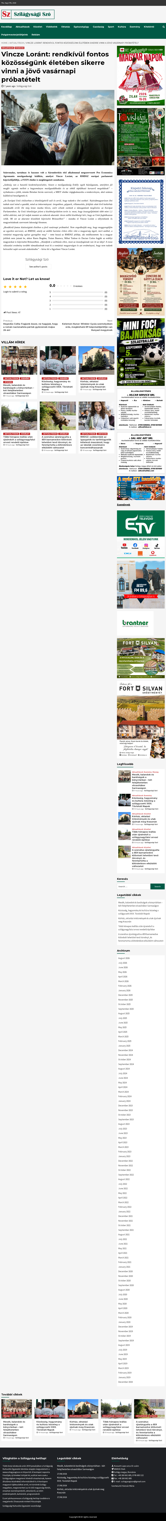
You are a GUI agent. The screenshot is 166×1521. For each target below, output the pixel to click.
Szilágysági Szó (24, 86)
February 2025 (124, 1041)
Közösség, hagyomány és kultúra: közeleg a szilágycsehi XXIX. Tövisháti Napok (57, 385)
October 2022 (124, 1170)
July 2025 (122, 1018)
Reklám (36, 34)
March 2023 (123, 1147)
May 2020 (122, 1303)
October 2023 (124, 1114)
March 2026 (123, 981)
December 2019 (125, 1326)
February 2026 (124, 985)
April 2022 (122, 1197)
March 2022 (123, 1202)
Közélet (37, 27)
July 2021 (122, 1239)
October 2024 (124, 1059)
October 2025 (124, 1004)
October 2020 (124, 1280)
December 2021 (125, 1216)
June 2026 (123, 967)
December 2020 (125, 1271)
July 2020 (122, 1294)
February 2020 (124, 1317)
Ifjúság (8, 382)
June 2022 (123, 1188)
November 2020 (125, 1276)
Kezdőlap (6, 27)
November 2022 (125, 1165)
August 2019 (124, 1345)
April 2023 (122, 1142)
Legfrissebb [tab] (125, 764)
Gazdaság (98, 27)
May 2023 (122, 1137)
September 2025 (126, 1008)
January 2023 (124, 1156)
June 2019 (123, 1354)
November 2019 (125, 1331)
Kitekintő (149, 27)
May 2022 (122, 1193)
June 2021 (123, 1243)
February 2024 (124, 1096)
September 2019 (126, 1340)
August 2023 (124, 1124)
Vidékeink (51, 27)
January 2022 (124, 1211)
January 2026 (124, 990)
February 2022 (124, 1206)
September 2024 (126, 1064)
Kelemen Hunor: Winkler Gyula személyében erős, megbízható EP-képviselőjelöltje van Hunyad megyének (87, 325)
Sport (111, 27)
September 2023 (126, 1119)
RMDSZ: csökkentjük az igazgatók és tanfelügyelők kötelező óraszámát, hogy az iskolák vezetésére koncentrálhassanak (95, 442)
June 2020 (123, 1299)
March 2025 (123, 1036)
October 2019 (124, 1335)
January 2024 (124, 1101)
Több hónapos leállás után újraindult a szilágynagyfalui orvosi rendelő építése (19, 440)
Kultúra (122, 27)
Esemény (135, 27)
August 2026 (124, 958)
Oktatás (65, 27)
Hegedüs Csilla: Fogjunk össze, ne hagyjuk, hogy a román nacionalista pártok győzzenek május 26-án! (30, 325)
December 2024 (125, 1050)
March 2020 (123, 1312)
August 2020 (124, 1289)
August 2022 (124, 1179)
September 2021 (126, 1230)
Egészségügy (81, 27)
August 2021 (124, 1234)
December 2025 (125, 995)
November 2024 (125, 1055)
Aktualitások (23, 27)
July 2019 (122, 1349)
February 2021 (124, 1262)
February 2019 (124, 1372)
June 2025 (123, 1022)
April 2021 (122, 1253)
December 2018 (125, 1381)
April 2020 (122, 1308)
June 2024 (123, 1077)
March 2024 (123, 1091)
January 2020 (124, 1322)
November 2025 (125, 999)
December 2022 (125, 1160)
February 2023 (124, 1151)
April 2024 (122, 1087)
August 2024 (124, 1068)
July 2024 (122, 1073)
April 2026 (122, 976)
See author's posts (38, 266)
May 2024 (122, 1082)
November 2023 (125, 1110)
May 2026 (122, 972)
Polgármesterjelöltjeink (14, 34)
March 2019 (123, 1368)
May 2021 (122, 1248)
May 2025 (122, 1027)
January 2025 (124, 1045)
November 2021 (125, 1220)
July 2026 (122, 962)
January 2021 (124, 1266)
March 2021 (123, 1257)
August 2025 (124, 1013)
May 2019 (122, 1359)
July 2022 (122, 1183)
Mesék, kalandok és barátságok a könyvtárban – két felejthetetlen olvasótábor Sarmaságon (18, 389)
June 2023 (123, 1133)
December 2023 (125, 1105)
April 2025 (122, 1031)
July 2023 (122, 1128)
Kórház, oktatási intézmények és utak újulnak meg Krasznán (92, 384)
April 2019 (122, 1363)
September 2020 (126, 1285)
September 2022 (126, 1174)
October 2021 (124, 1225)
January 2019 (124, 1377)
